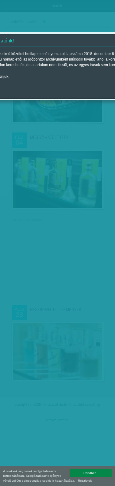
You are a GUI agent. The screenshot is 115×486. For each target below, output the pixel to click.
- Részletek (84, 480)
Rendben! (90, 473)
